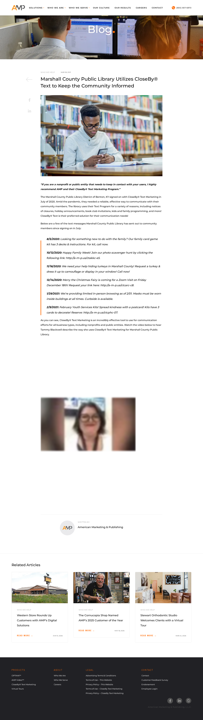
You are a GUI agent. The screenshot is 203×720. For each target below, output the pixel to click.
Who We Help (48, 72)
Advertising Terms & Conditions (101, 675)
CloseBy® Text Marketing (24, 684)
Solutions (36, 8)
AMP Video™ (18, 680)
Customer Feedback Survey (154, 680)
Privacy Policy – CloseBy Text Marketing (104, 693)
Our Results (123, 8)
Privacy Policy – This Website (99, 684)
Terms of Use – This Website (99, 680)
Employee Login (149, 689)
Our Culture (101, 8)
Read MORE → (25, 636)
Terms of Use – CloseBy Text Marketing (104, 689)
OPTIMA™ (16, 675)
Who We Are (55, 8)
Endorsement (148, 684)
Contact (157, 8)
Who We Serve (78, 8)
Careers (141, 8)
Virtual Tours (18, 689)
